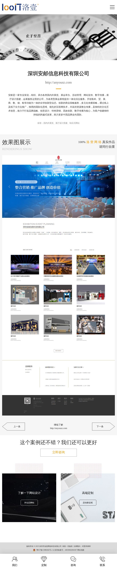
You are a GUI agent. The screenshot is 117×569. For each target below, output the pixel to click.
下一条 (100, 426)
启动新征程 (88, 503)
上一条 (17, 426)
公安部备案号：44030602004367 (65, 550)
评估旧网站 (29, 503)
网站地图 (80, 550)
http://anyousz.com (58, 82)
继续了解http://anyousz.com (58, 426)
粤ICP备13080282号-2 (44, 550)
